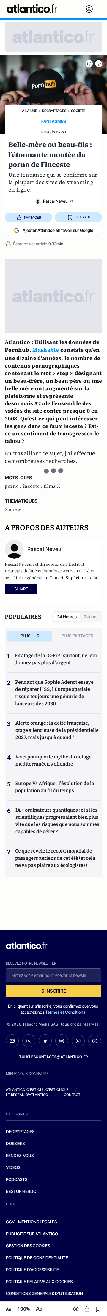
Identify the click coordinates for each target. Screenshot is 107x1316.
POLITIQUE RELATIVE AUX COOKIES (39, 1281)
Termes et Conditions (65, 1011)
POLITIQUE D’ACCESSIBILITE (32, 1269)
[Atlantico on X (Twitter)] (28, 1040)
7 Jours (90, 616)
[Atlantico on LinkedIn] (61, 1040)
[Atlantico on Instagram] (78, 1041)
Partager (32, 217)
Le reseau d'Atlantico (27, 1094)
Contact (72, 1094)
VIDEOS (13, 1167)
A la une (29, 110)
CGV (10, 1221)
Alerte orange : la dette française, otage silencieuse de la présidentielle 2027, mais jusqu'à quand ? (57, 730)
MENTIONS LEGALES (37, 1221)
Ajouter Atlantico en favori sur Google (58, 230)
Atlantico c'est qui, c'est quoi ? (37, 1089)
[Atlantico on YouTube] (94, 1041)
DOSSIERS (15, 1143)
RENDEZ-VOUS (20, 1155)
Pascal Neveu (55, 200)
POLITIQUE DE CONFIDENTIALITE (37, 1257)
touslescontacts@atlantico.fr (53, 1057)
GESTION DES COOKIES (28, 1245)
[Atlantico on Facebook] (45, 1040)
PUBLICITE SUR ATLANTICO (32, 1233)
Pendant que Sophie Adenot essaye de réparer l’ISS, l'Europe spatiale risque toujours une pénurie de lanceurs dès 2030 (54, 692)
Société (78, 110)
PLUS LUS (30, 635)
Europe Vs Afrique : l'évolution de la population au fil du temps (54, 787)
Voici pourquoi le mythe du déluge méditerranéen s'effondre (53, 760)
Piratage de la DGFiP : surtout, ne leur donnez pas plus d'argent (56, 659)
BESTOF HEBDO (21, 1191)
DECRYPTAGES (20, 1131)
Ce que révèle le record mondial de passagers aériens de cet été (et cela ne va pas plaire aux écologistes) (55, 858)
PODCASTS (16, 1179)
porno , (14, 486)
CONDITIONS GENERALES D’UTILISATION (44, 1293)
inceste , (33, 486)
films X (52, 486)
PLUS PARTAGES (77, 635)
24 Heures (67, 616)
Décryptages (54, 110)
